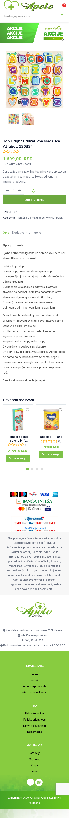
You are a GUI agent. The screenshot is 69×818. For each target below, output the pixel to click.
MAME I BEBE (54, 217)
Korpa (34, 765)
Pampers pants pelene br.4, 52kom (18, 439)
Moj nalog (34, 759)
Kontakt (34, 680)
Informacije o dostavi (34, 692)
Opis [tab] (6, 232)
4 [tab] (42, 469)
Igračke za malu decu (31, 217)
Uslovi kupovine (34, 713)
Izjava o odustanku (34, 725)
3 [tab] (37, 469)
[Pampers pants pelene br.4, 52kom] (18, 420)
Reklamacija (34, 731)
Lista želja (34, 753)
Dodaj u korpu (34, 200)
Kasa (35, 771)
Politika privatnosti (34, 719)
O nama (34, 674)
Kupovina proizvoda (34, 686)
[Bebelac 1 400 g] (51, 420)
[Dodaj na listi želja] (27, 410)
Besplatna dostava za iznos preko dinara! (33, 630)
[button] (63, 6)
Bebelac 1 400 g (51, 436)
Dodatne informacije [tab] (26, 232)
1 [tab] (27, 469)
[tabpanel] (17, 436)
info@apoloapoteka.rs (34, 635)
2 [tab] (32, 469)
